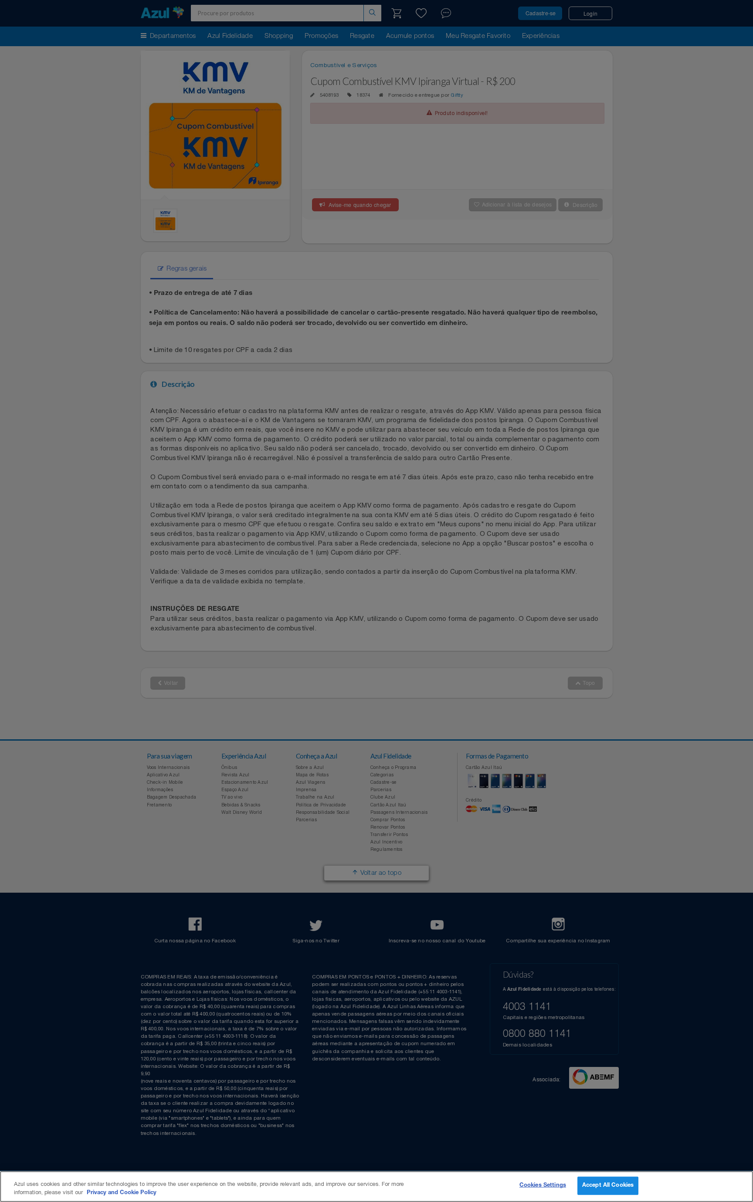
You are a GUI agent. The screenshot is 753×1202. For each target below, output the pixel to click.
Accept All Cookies (608, 1185)
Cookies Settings (542, 1185)
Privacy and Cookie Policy (121, 1193)
